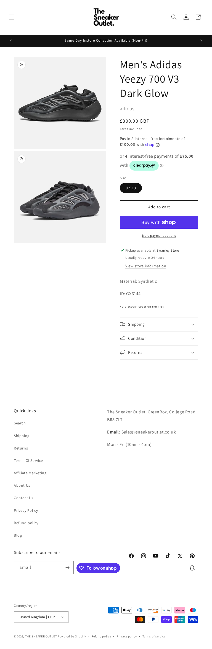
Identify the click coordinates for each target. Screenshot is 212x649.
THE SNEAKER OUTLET (41, 636)
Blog (18, 535)
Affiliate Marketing (30, 472)
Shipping (22, 435)
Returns (21, 448)
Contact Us (23, 497)
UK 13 (131, 187)
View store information (145, 265)
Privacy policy (126, 636)
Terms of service (154, 636)
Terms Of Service (28, 460)
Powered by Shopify (72, 636)
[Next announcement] (201, 41)
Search (20, 423)
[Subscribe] (67, 567)
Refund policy (26, 522)
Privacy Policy (26, 510)
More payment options (159, 235)
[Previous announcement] (11, 41)
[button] (12, 17)
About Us (22, 485)
